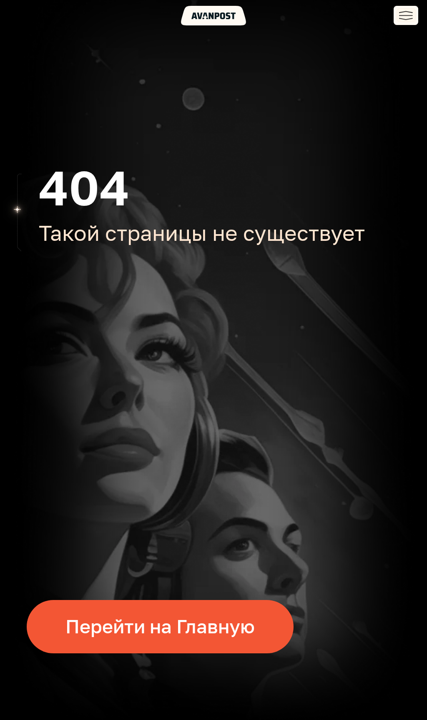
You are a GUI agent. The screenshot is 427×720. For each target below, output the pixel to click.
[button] (406, 15)
